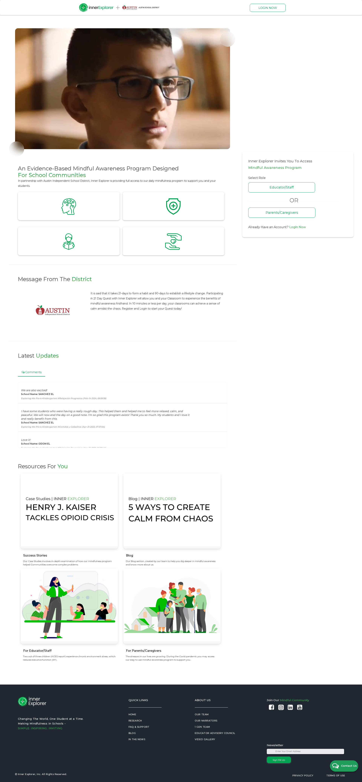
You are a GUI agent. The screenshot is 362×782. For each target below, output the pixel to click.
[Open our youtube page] (299, 707)
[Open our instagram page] (281, 707)
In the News (137, 739)
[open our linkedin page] (290, 707)
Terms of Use (335, 775)
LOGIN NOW (267, 8)
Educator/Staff (282, 187)
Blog (132, 733)
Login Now (297, 227)
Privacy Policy (302, 775)
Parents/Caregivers (282, 213)
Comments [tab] (33, 372)
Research (135, 720)
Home (132, 714)
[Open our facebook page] (271, 707)
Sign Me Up (279, 759)
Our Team (202, 714)
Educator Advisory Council (215, 733)
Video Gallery (205, 739)
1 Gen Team (202, 726)
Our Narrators (206, 720)
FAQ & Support (139, 726)
